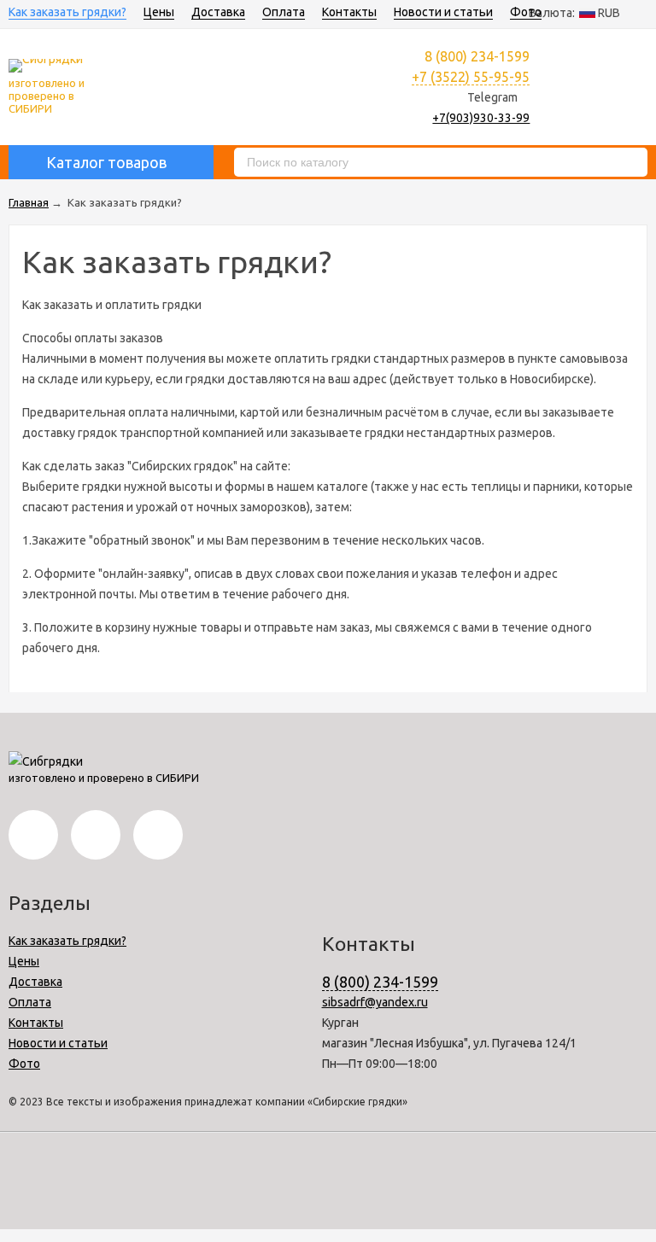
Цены (159, 12)
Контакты (349, 12)
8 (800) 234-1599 (380, 981)
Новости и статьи (443, 12)
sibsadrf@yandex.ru (375, 1002)
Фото (526, 12)
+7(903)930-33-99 (481, 118)
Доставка (218, 12)
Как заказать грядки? (67, 12)
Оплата (283, 12)
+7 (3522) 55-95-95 (471, 77)
